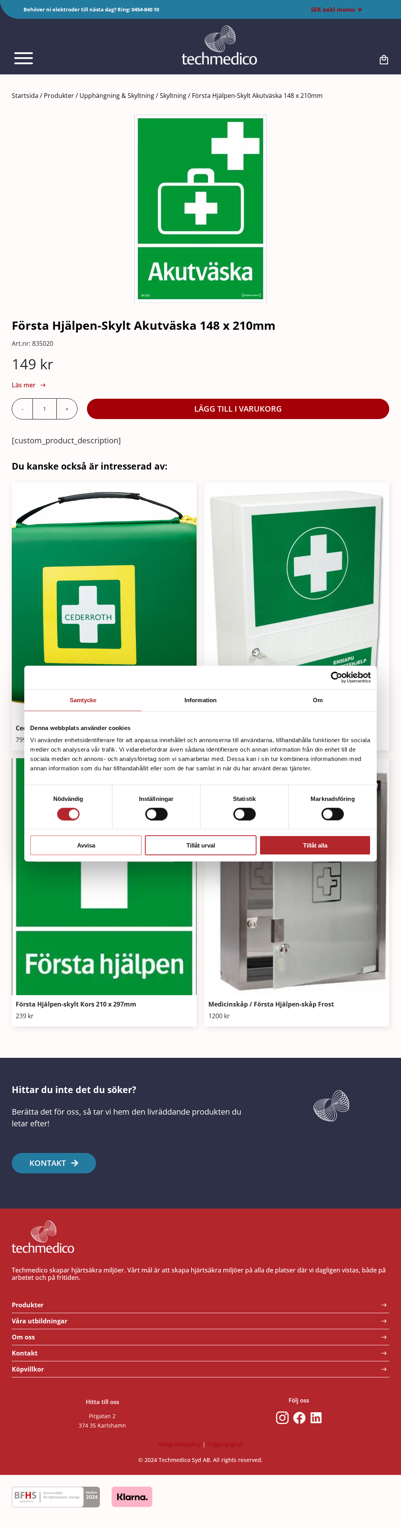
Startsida (25, 95)
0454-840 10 (145, 9)
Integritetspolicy (180, 1444)
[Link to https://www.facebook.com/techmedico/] (299, 1417)
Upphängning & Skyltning (116, 95)
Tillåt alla (315, 845)
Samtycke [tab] (83, 699)
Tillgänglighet (225, 1444)
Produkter (59, 95)
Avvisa (86, 845)
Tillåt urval (200, 845)
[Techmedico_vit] (219, 29)
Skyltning (173, 95)
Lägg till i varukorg (238, 408)
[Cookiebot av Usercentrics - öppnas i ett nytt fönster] (336, 677)
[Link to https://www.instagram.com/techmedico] (282, 1417)
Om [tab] (318, 699)
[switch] (156, 814)
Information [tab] (200, 699)
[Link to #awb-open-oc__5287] (49, 58)
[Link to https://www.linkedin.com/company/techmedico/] (316, 1417)
